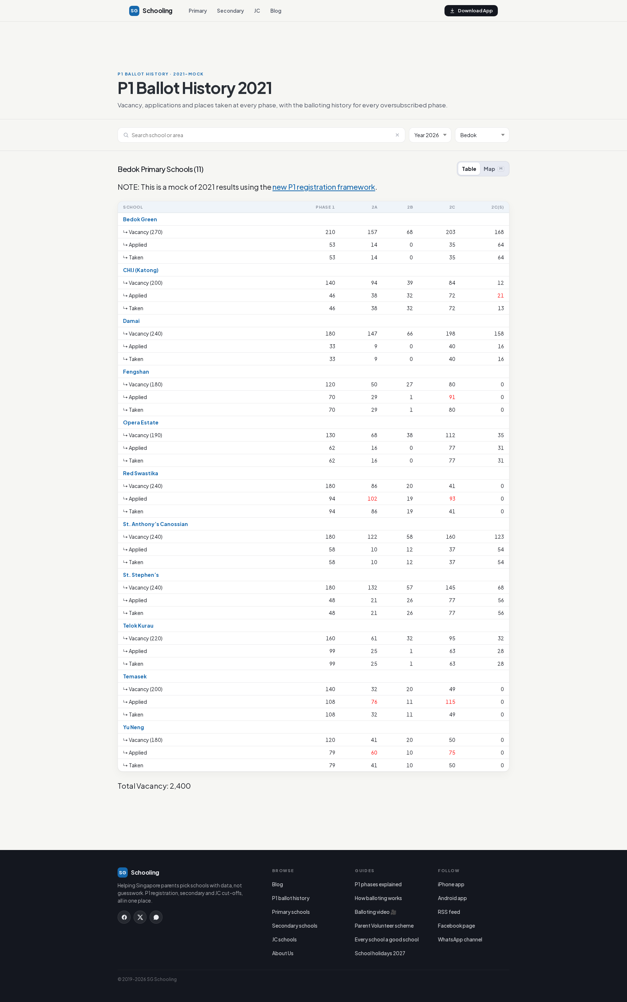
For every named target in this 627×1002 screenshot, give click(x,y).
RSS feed (449, 912)
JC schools (284, 939)
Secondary (230, 11)
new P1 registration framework (323, 186)
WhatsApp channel (460, 939)
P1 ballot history (291, 898)
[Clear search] (397, 134)
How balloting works (378, 898)
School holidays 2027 (380, 953)
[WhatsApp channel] (156, 917)
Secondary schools (294, 926)
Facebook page (456, 926)
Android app (452, 898)
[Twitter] (140, 917)
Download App (475, 10)
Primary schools (291, 912)
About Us (283, 953)
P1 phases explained (378, 884)
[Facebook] (124, 917)
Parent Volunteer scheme (384, 926)
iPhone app (451, 884)
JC (257, 11)
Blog (275, 11)
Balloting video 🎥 (376, 912)
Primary (198, 11)
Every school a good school (387, 939)
